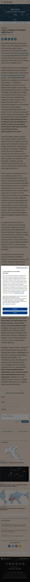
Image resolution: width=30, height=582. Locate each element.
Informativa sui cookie (19, 293)
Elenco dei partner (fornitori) (9, 304)
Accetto (15, 312)
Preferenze (15, 308)
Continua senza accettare (22, 267)
